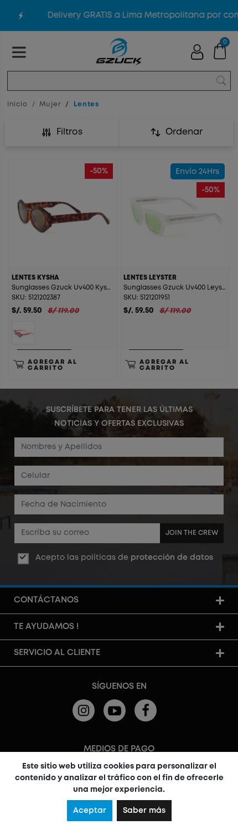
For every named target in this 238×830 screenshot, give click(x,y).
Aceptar (89, 810)
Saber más (144, 810)
